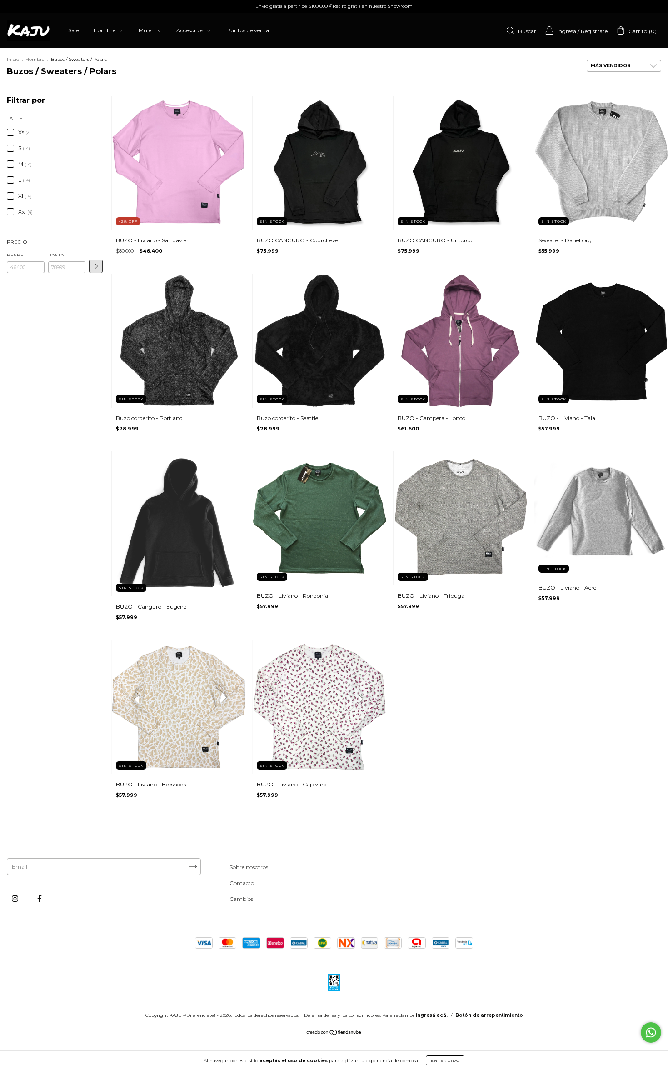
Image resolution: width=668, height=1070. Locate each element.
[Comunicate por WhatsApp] (651, 1032)
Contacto (241, 883)
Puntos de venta (247, 30)
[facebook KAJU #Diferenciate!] (39, 898)
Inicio (13, 59)
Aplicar (96, 266)
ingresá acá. (432, 1015)
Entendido (445, 1060)
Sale (73, 30)
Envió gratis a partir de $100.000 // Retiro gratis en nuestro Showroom (334, 6)
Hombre (105, 30)
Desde (15, 254)
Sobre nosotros (248, 867)
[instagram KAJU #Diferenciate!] (16, 898)
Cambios (241, 898)
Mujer (147, 30)
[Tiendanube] (334, 1033)
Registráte (594, 31)
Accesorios (190, 30)
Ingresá (566, 31)
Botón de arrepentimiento (489, 1015)
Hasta (56, 254)
